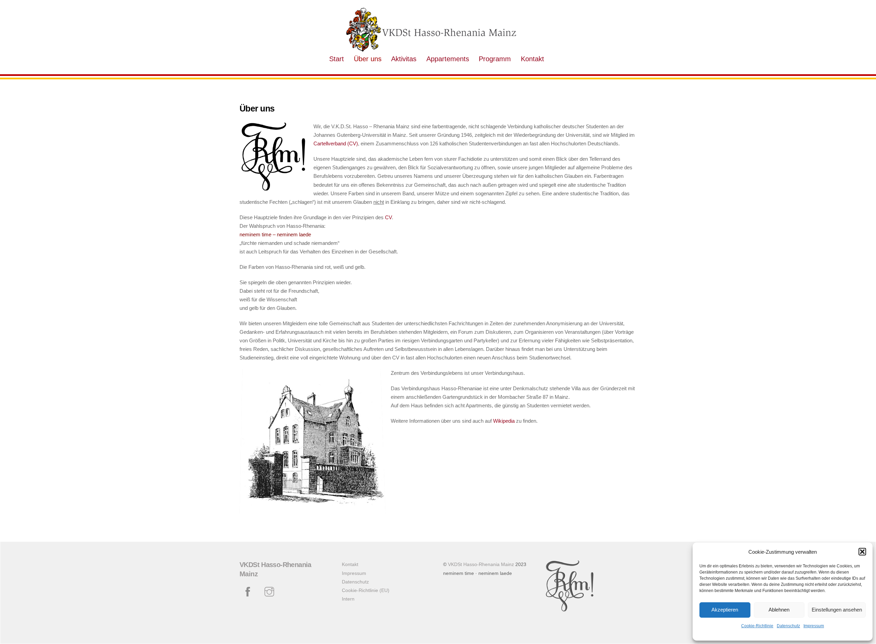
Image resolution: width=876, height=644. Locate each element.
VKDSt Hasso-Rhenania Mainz (481, 564)
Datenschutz (788, 625)
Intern (348, 599)
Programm (495, 59)
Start (336, 59)
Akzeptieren (724, 610)
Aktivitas (403, 59)
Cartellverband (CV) (335, 143)
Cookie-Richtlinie (757, 625)
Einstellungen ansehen (837, 610)
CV (388, 217)
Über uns (368, 59)
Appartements (447, 59)
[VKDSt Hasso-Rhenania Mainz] (431, 49)
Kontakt (532, 59)
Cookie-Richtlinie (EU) (365, 590)
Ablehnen (779, 610)
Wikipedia (504, 421)
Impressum (813, 625)
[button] (862, 551)
